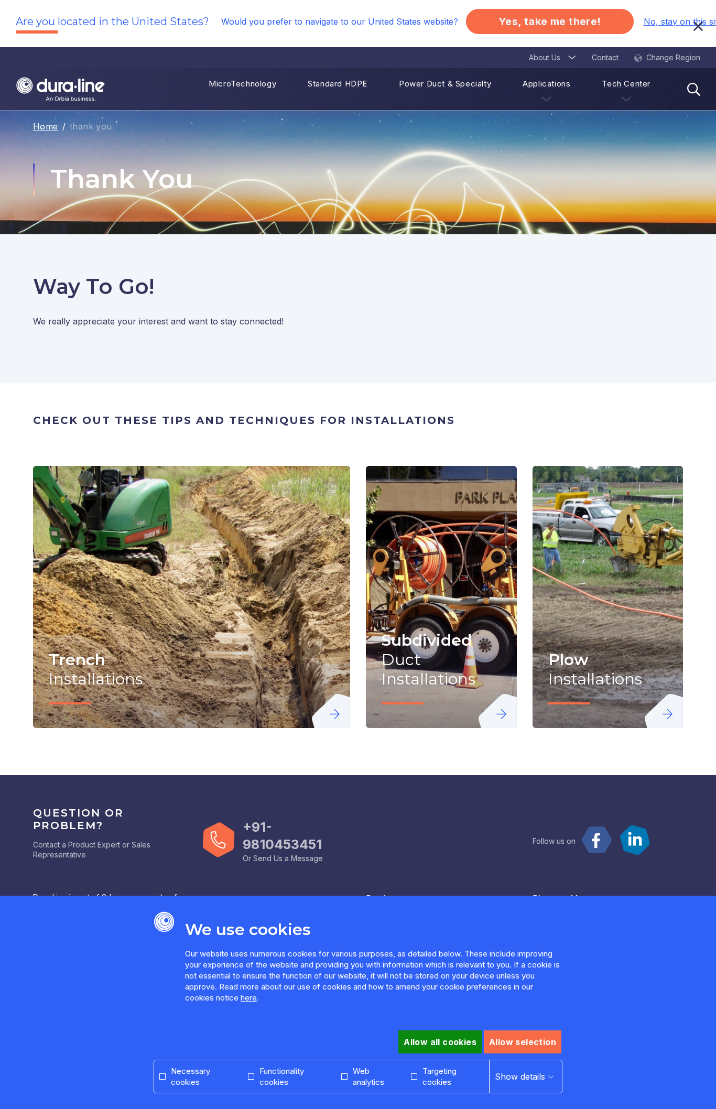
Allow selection (522, 1042)
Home (45, 126)
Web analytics (368, 1076)
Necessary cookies (190, 1076)
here (249, 998)
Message (307, 858)
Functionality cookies (281, 1076)
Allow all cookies (440, 1042)
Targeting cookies (439, 1076)
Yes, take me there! (549, 21)
